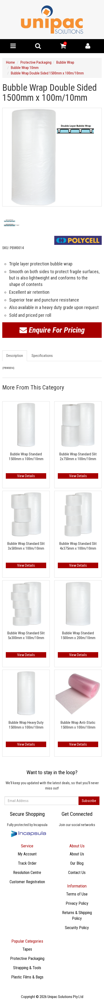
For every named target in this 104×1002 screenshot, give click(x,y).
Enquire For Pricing (56, 330)
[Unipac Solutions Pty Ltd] (52, 19)
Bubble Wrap (65, 62)
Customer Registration (27, 881)
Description (14, 355)
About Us (77, 854)
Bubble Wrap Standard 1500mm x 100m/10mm (26, 456)
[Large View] (13, 222)
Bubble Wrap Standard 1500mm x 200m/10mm (78, 635)
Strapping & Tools (27, 967)
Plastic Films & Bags (27, 977)
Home (10, 62)
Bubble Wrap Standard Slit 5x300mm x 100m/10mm (26, 635)
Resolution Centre (27, 872)
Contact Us (77, 872)
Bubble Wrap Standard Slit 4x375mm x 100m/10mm (78, 546)
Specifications (42, 355)
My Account (27, 854)
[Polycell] (78, 240)
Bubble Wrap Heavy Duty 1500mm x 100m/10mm (26, 725)
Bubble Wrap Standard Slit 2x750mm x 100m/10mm (78, 456)
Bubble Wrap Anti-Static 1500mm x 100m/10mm (78, 725)
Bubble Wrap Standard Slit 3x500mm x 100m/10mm (26, 546)
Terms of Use (77, 894)
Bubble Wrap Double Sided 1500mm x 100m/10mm (47, 73)
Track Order (27, 863)
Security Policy (77, 927)
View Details (26, 476)
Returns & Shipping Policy (77, 915)
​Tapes (27, 949)
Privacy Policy (77, 903)
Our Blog (77, 863)
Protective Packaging (35, 62)
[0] (63, 47)
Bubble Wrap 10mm (25, 67)
